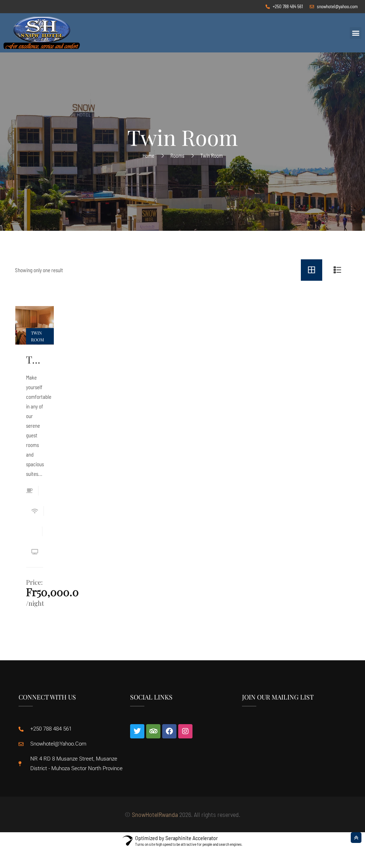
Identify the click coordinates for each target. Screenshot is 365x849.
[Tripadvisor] (153, 731)
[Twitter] (137, 731)
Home (148, 155)
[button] (355, 33)
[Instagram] (185, 731)
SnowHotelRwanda (155, 814)
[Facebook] (169, 731)
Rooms (177, 155)
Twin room (34, 360)
